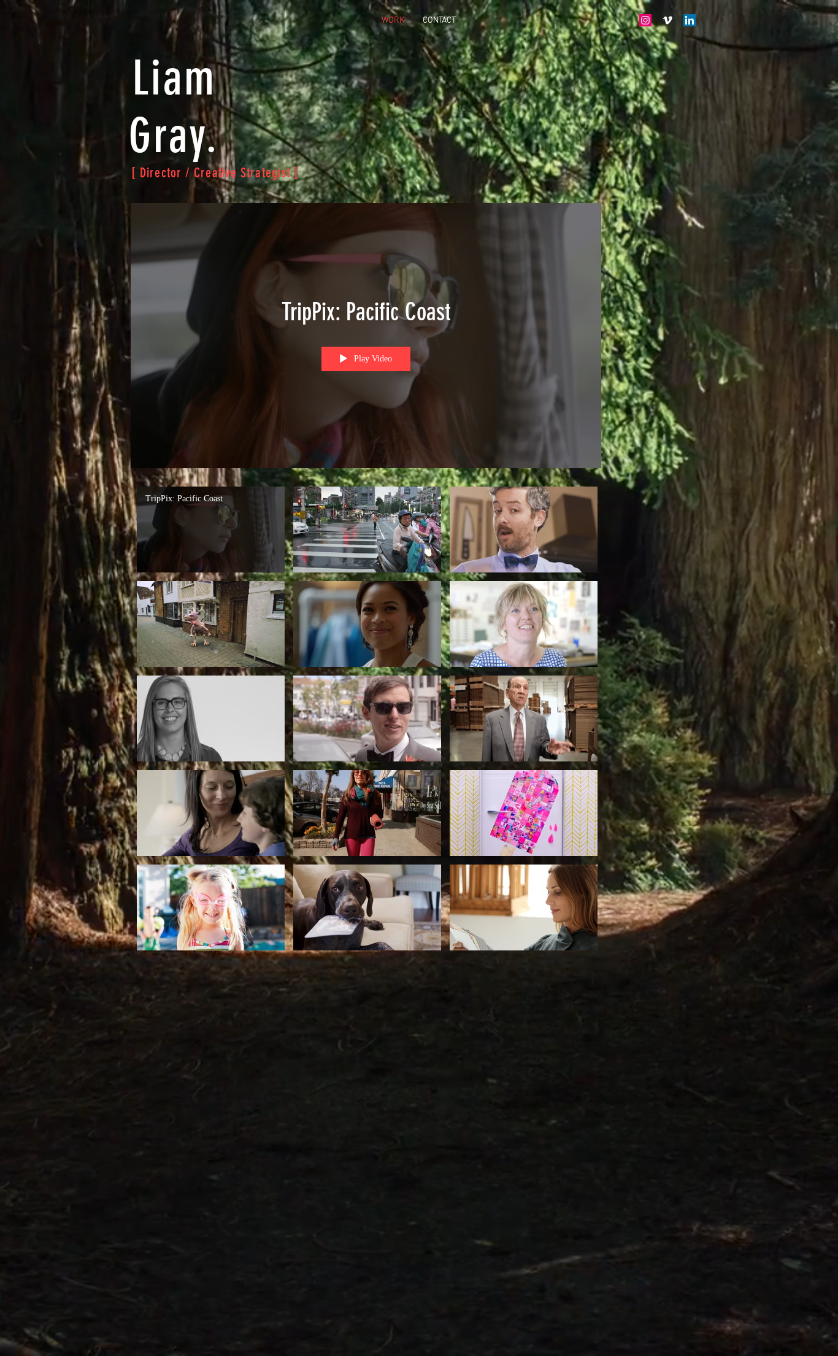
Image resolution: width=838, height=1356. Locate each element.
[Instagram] (645, 20)
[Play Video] (211, 529)
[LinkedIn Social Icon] (689, 20)
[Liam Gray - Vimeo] (667, 20)
